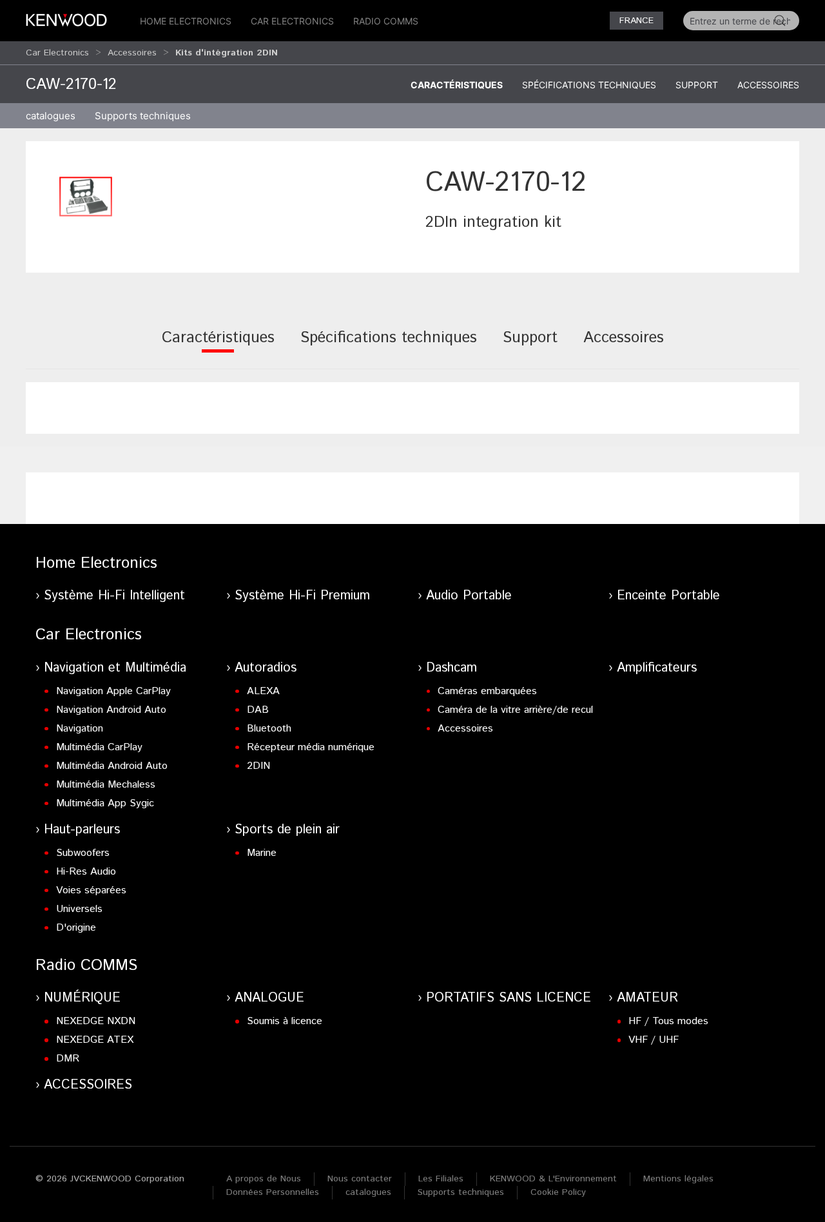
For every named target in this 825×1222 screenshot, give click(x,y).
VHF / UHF (653, 1040)
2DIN (258, 766)
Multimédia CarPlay (99, 747)
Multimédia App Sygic (105, 803)
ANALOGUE (269, 998)
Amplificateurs (657, 668)
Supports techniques (461, 1192)
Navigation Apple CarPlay (113, 691)
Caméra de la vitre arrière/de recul (515, 710)
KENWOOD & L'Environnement (553, 1178)
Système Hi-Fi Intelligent (114, 596)
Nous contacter (359, 1178)
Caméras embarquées (487, 691)
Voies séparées (91, 890)
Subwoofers (83, 853)
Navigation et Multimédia (115, 668)
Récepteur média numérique (310, 747)
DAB (258, 710)
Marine (262, 853)
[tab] (218, 346)
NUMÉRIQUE (82, 998)
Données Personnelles (272, 1192)
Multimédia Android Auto (112, 766)
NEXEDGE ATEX (94, 1040)
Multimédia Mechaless (105, 784)
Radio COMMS (385, 20)
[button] (85, 196)
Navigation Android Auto (111, 710)
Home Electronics (185, 20)
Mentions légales (678, 1178)
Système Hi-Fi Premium (302, 596)
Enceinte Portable (668, 596)
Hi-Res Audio (86, 871)
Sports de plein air (287, 829)
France (636, 20)
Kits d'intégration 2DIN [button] (226, 52)
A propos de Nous (263, 1178)
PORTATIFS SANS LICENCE (508, 998)
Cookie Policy (558, 1192)
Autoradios (265, 668)
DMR (67, 1058)
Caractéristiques (457, 84)
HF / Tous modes (668, 1021)
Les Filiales (440, 1178)
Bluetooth (269, 728)
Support (696, 84)
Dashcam (451, 668)
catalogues (50, 116)
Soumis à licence (284, 1021)
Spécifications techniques (589, 84)
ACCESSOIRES (88, 1085)
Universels (79, 909)
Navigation (79, 728)
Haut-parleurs (82, 829)
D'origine (76, 927)
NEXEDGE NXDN (95, 1021)
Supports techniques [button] (143, 116)
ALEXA (263, 691)
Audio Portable (469, 596)
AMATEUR (647, 998)
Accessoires (132, 52)
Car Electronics (292, 20)
